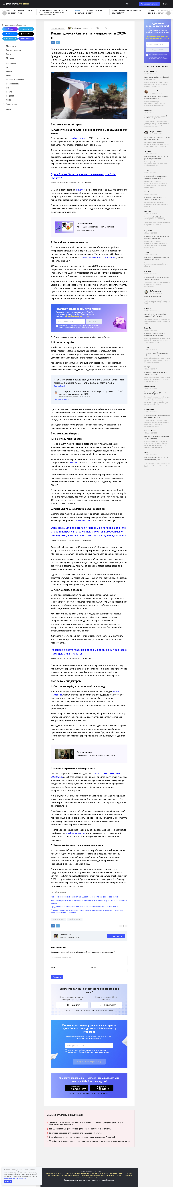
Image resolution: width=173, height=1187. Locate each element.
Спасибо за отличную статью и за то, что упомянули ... (156, 437)
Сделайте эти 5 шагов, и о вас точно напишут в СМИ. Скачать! (83, 176)
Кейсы (9, 88)
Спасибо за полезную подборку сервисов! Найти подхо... (155, 315)
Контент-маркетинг (15, 80)
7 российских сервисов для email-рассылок (96, 755)
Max (11, 29)
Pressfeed (59, 386)
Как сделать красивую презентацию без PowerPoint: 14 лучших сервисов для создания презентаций (155, 184)
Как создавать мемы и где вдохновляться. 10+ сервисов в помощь (156, 204)
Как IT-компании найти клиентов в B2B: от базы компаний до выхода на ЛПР (85, 897)
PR (7, 68)
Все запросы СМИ (11, 38)
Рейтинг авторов (13, 50)
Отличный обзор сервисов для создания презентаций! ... (155, 177)
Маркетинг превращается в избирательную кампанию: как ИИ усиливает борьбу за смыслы (156, 144)
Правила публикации (72, 1173)
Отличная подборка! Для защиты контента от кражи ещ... (156, 393)
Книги (8, 110)
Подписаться (117, 936)
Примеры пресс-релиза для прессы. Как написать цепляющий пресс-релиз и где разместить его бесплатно (86, 1123)
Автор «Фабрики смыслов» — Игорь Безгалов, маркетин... (157, 138)
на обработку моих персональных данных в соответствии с (79, 326)
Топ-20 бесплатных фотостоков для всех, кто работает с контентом (80, 1129)
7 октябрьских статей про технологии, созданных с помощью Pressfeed (82, 1137)
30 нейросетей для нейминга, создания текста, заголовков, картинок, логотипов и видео (89, 1141)
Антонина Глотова (156, 91)
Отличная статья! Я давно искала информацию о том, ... (156, 354)
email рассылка (58, 919)
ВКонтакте (11, 33)
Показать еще (61, 399)
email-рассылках (84, 520)
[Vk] (53, 42)
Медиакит (10, 58)
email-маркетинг (75, 919)
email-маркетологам (75, 833)
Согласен (8, 1182)
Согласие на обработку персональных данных (97, 1175)
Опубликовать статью (149, 4)
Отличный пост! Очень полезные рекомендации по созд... (156, 157)
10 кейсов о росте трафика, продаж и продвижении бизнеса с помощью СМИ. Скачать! (89, 651)
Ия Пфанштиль (155, 291)
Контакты (59, 1173)
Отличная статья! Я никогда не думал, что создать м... (155, 198)
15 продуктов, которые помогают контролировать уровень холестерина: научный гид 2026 (86, 392)
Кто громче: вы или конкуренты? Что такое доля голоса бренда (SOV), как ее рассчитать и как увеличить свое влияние (156, 444)
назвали (74, 462)
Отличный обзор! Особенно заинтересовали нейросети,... (155, 218)
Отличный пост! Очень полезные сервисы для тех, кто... (156, 459)
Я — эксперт (73, 1005)
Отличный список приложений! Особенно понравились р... (155, 117)
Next (168, 13)
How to (9, 92)
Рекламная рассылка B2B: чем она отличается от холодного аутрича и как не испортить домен (89, 901)
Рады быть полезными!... (153, 296)
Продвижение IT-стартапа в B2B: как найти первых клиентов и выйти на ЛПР (85, 907)
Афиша (9, 100)
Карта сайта (50, 1173)
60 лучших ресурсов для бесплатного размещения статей (75, 1133)
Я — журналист (108, 1005)
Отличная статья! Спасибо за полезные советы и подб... (154, 334)
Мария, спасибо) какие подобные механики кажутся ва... (156, 97)
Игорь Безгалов (156, 132)
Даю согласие (153, 54)
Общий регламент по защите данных (98, 257)
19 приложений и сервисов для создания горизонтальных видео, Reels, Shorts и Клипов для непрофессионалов (156, 124)
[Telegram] (58, 42)
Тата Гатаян (65, 935)
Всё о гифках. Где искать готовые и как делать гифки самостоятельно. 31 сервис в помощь (157, 164)
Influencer (80, 190)
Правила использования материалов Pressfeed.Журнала (102, 1173)
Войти (165, 4)
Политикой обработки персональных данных (158, 57)
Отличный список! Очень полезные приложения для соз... (157, 416)
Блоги (8, 54)
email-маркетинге (78, 138)
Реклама (99, 1178)
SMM (8, 76)
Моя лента (11, 46)
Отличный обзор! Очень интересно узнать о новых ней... (156, 278)
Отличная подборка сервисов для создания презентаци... (156, 237)
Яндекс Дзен (27, 33)
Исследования (12, 84)
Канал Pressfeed (27, 29)
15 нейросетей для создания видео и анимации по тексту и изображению (157, 224)
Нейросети (11, 64)
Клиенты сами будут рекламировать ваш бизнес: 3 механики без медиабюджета (155, 103)
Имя (53, 967)
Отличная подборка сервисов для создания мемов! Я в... (156, 258)
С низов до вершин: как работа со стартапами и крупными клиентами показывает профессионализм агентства (87, 911)
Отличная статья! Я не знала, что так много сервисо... (156, 373)
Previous (4, 13)
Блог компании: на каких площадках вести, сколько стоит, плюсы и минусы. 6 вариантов (157, 84)
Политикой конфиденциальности (15, 1178)
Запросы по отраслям (26, 38)
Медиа (9, 72)
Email (94, 967)
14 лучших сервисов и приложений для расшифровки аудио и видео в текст (157, 302)
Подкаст (10, 96)
